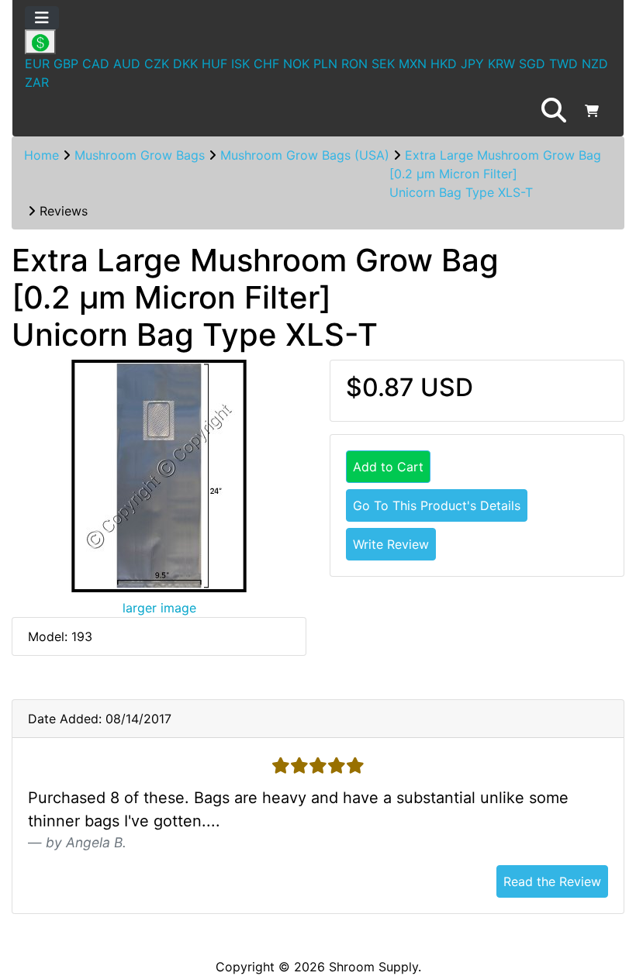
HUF (214, 63)
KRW (501, 63)
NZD (595, 63)
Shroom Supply (373, 966)
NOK (296, 63)
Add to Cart (388, 466)
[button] (553, 110)
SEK (383, 63)
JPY (472, 63)
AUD (126, 63)
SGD (532, 63)
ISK (240, 63)
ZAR (37, 82)
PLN (325, 63)
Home (41, 155)
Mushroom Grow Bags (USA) (304, 155)
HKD (443, 63)
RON (354, 63)
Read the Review (552, 881)
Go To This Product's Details (436, 505)
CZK (156, 63)
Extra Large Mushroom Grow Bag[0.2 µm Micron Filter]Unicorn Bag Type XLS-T (495, 173)
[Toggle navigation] (42, 17)
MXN (413, 63)
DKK (185, 63)
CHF (266, 63)
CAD (95, 63)
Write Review (391, 544)
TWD (563, 63)
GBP (66, 63)
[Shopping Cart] (591, 110)
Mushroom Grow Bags (139, 155)
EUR (37, 63)
